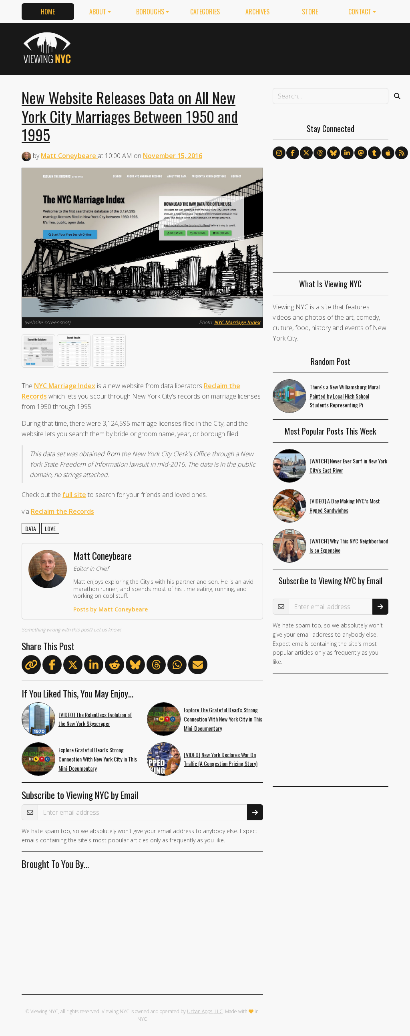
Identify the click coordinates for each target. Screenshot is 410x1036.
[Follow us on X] (306, 152)
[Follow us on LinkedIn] (347, 152)
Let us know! (107, 629)
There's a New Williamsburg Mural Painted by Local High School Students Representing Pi (345, 396)
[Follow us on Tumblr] (374, 152)
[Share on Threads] (156, 666)
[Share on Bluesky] (135, 666)
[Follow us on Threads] (320, 152)
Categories (205, 11)
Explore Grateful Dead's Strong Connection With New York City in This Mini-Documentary (97, 758)
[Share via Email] (197, 666)
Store (310, 11)
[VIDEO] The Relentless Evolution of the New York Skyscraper (95, 719)
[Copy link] (31, 664)
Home (48, 11)
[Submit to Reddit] (114, 666)
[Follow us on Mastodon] (360, 152)
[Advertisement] (242, 48)
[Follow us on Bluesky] (333, 152)
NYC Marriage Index (237, 322)
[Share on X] (72, 666)
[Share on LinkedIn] (93, 666)
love (50, 528)
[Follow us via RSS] (401, 152)
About (97, 11)
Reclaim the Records (62, 511)
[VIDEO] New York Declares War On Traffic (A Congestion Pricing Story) (220, 759)
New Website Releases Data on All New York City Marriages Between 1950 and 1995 (130, 116)
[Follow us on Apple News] (388, 152)
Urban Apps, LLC (205, 1011)
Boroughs (150, 11)
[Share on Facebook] (52, 666)
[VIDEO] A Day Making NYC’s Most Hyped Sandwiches (345, 505)
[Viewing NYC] (48, 48)
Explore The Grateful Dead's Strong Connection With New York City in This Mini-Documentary (223, 718)
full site (74, 494)
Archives (257, 11)
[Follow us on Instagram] (279, 152)
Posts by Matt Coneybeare (110, 609)
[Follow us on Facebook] (292, 152)
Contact (359, 11)
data (30, 528)
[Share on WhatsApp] (177, 666)
